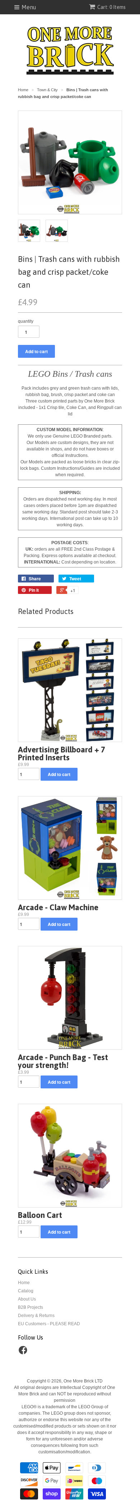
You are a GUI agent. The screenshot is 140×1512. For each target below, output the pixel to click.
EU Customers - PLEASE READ (49, 1323)
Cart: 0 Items (111, 7)
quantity (25, 321)
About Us (27, 1299)
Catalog (25, 1290)
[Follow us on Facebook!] (24, 1352)
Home (24, 1282)
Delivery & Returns (36, 1315)
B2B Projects (30, 1307)
